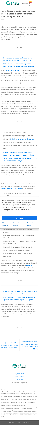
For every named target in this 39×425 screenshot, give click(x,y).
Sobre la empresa (19, 379)
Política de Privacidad (19, 374)
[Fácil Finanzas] (12, 3)
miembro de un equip (13, 70)
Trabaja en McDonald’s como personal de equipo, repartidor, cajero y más (9, 345)
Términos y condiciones (19, 373)
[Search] (37, 3)
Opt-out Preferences (19, 376)
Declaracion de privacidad (19, 377)
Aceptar (19, 218)
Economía (25, 3)
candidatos (30, 265)
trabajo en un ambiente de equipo (22, 139)
